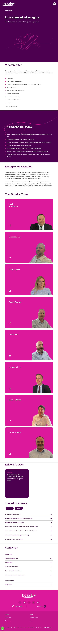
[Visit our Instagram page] (38, 602)
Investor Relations (34, 617)
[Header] (8, 4)
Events (31, 614)
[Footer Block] (29, 596)
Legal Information (9, 627)
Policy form (9, 508)
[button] (54, 3)
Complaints (8, 617)
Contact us (7, 621)
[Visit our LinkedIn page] (24, 602)
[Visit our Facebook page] (19, 602)
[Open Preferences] (2, 628)
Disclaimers (16, 627)
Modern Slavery (23, 627)
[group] (17, 483)
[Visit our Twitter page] (29, 602)
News (31, 621)
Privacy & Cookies (31, 627)
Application (19, 508)
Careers (7, 614)
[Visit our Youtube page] (33, 602)
